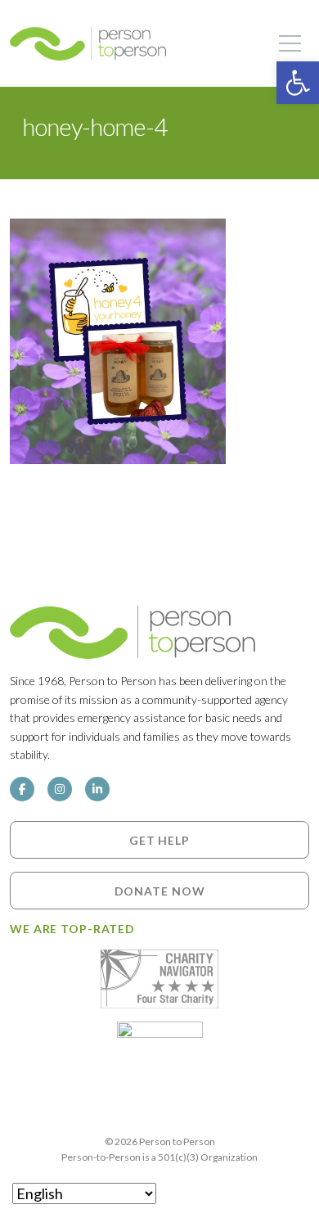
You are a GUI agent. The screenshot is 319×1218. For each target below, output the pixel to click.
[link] (297, 82)
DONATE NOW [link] (160, 891)
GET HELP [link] (159, 840)
